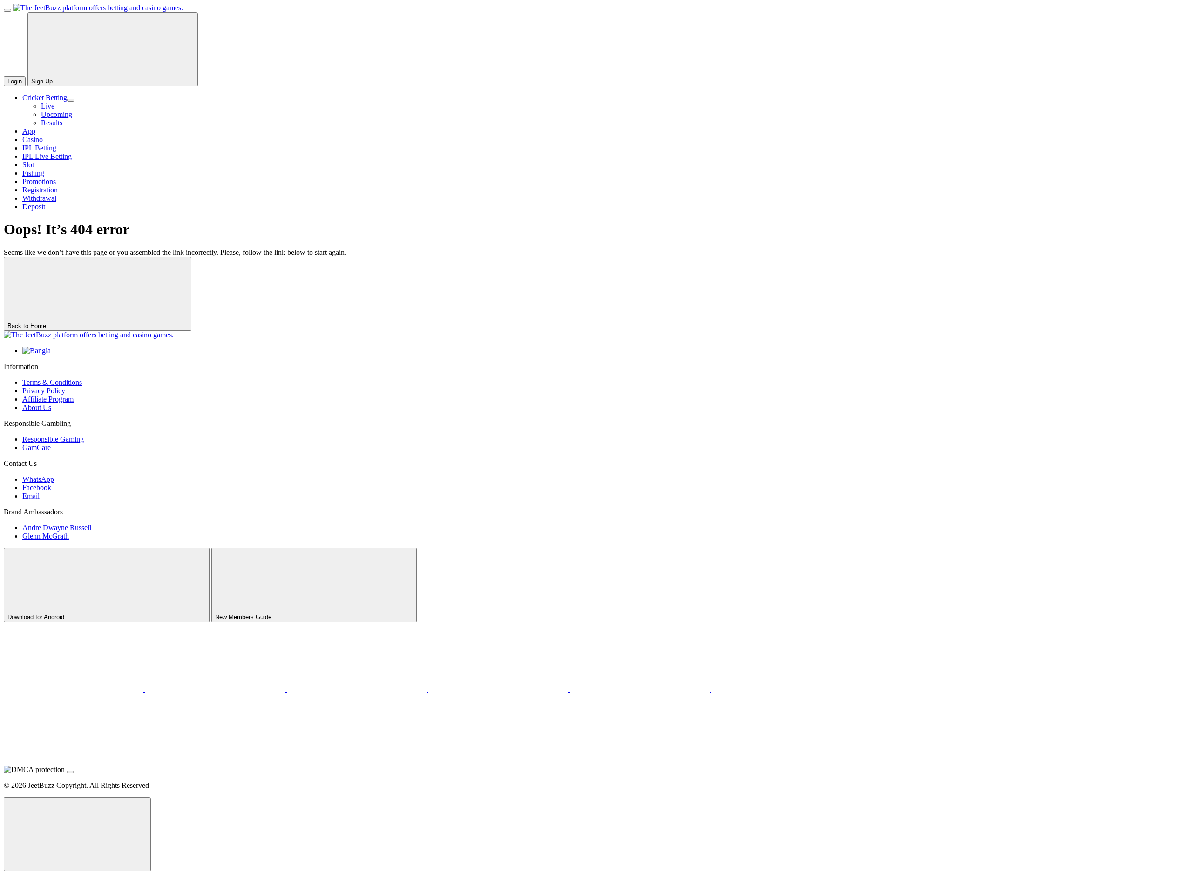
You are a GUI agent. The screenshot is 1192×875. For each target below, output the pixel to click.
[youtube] (216, 689)
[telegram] (499, 689)
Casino (32, 140)
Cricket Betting (44, 98)
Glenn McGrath (45, 536)
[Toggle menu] (7, 10)
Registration (40, 190)
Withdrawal (39, 198)
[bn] (36, 351)
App (28, 131)
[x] (74, 689)
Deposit (33, 207)
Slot (28, 165)
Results (51, 123)
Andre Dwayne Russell (56, 528)
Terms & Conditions (52, 382)
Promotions (39, 181)
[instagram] (640, 689)
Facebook (36, 488)
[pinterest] (357, 689)
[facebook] (781, 689)
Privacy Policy (43, 391)
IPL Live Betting (47, 156)
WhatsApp (38, 479)
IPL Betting (39, 148)
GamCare (36, 447)
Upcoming (56, 114)
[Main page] (98, 8)
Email (31, 496)
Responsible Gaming (53, 439)
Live (47, 106)
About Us (36, 407)
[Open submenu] (70, 100)
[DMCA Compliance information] (70, 772)
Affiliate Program (48, 399)
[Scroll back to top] (77, 834)
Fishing (33, 173)
